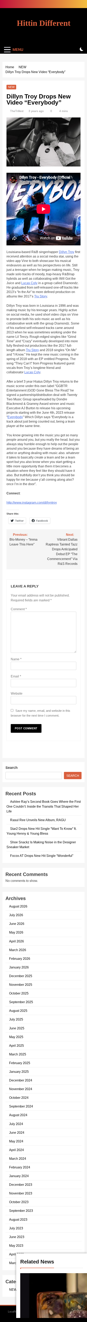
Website (16, 693)
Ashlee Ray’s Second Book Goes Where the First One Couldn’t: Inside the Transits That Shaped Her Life (43, 806)
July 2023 (16, 1228)
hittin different (43, 23)
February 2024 (19, 1167)
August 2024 (18, 1115)
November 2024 (20, 1089)
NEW (11, 87)
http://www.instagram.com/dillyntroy (31, 502)
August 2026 (18, 906)
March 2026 (17, 950)
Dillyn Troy (66, 252)
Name (16, 659)
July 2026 (16, 915)
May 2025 (16, 1037)
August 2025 (18, 1010)
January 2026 (19, 967)
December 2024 (20, 1080)
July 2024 (16, 1124)
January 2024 (19, 1176)
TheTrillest (16, 111)
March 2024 (17, 1158)
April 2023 (16, 1254)
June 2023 (16, 1237)
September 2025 (21, 1002)
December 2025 (20, 976)
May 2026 (16, 932)
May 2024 (16, 1141)
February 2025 (19, 1063)
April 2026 (16, 941)
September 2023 (21, 1210)
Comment (19, 609)
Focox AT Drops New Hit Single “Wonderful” (41, 855)
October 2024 (19, 1097)
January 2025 (19, 1071)
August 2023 (18, 1219)
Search (11, 768)
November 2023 (20, 1193)
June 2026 (16, 923)
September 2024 (21, 1106)
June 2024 (16, 1132)
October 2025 (19, 993)
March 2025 (17, 1054)
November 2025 (20, 984)
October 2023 (19, 1202)
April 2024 (16, 1150)
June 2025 (16, 1028)
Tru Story (40, 296)
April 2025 (16, 1045)
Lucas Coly (29, 283)
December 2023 (20, 1184)
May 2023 (16, 1245)
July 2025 (16, 1019)
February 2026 (19, 958)
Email (16, 676)
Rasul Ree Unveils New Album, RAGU (38, 820)
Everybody (15, 417)
